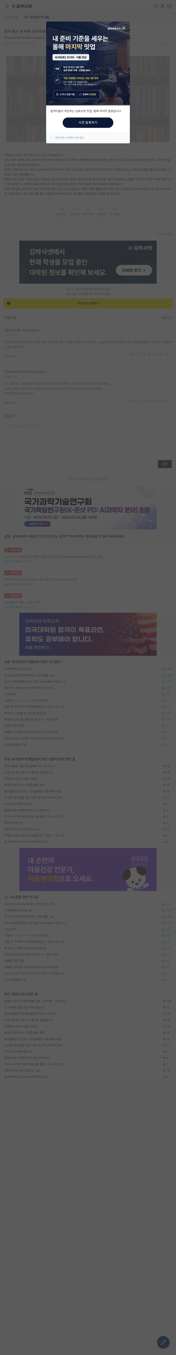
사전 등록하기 (88, 123)
